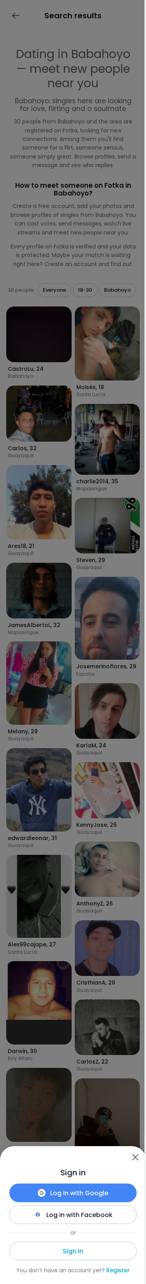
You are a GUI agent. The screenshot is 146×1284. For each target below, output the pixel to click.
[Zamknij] (135, 1157)
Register (118, 1270)
